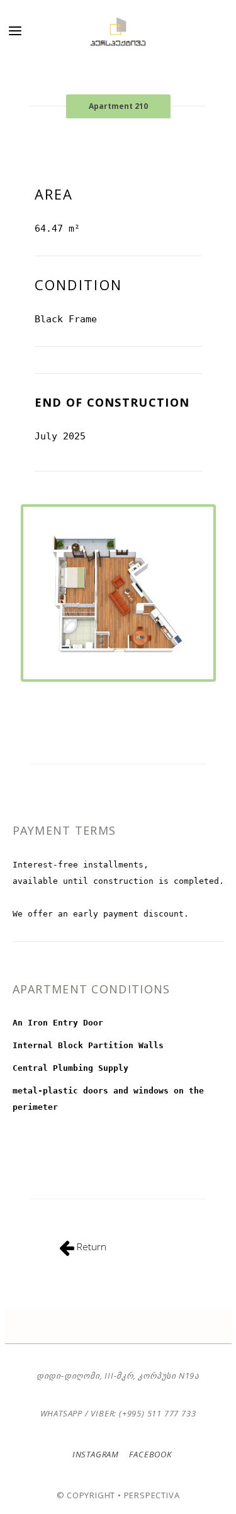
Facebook (149, 1454)
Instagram (95, 1454)
